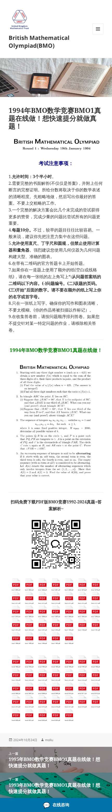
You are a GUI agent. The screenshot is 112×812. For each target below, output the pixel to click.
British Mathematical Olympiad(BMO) (39, 41)
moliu (49, 740)
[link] (56, 805)
